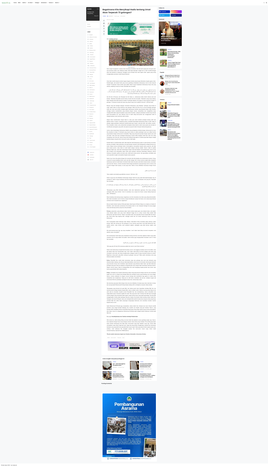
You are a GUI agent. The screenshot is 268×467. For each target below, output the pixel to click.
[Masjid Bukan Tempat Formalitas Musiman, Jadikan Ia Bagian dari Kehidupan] (134, 375)
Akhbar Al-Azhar (92, 37)
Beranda (108, 19)
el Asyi (90, 144)
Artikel (90, 46)
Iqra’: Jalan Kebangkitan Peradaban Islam (119, 364)
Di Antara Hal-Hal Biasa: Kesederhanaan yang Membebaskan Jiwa (146, 365)
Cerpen (90, 54)
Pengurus (91, 107)
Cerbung (91, 52)
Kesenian (91, 92)
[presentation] (98, 9)
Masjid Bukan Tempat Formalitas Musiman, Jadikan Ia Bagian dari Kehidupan (147, 375)
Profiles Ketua (92, 111)
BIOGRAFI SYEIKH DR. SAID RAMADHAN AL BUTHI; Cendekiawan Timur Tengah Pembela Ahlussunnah (172, 90)
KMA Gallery (91, 85)
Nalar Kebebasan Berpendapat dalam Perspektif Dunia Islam (118, 375)
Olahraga (91, 100)
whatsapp (92, 157)
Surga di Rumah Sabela (173, 104)
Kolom (90, 94)
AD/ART (90, 35)
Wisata (90, 142)
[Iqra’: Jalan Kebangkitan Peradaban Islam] (107, 365)
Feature (51, 2)
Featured (91, 65)
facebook (92, 152)
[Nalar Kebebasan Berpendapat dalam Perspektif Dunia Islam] (107, 375)
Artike (90, 43)
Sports (90, 131)
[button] (264, 2)
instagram (175, 11)
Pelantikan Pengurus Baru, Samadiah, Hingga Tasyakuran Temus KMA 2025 (174, 115)
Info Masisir (91, 83)
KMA (19, 2)
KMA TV (90, 87)
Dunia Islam (91, 57)
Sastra (56, 2)
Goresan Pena (92, 67)
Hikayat (90, 74)
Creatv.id (14, 465)
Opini (90, 103)
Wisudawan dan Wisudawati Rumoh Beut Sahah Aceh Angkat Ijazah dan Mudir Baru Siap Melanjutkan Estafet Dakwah (174, 135)
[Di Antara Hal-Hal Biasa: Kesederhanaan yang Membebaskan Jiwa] (134, 365)
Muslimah (91, 98)
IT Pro (90, 79)
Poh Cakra (91, 109)
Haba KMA (91, 72)
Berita (24, 2)
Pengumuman (92, 105)
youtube (91, 154)
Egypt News (91, 59)
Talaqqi (37, 2)
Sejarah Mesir (92, 125)
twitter (162, 15)
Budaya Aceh (91, 50)
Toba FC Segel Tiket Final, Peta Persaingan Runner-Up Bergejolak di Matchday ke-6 (174, 65)
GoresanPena (92, 70)
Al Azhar (90, 39)
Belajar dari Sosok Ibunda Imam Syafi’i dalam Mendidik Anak (172, 83)
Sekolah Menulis (92, 127)
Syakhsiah (91, 133)
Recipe (90, 116)
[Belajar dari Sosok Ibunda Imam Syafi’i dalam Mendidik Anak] (162, 83)
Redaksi (89, 26)
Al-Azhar (30, 2)
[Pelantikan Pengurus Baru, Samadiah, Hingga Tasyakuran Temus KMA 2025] (163, 113)
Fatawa (90, 61)
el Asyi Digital (91, 147)
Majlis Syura (91, 96)
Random (90, 114)
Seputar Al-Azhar (92, 129)
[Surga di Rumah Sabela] (163, 105)
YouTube (173, 15)
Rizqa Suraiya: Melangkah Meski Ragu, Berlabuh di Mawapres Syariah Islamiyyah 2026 (174, 125)
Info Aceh (91, 81)
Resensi (90, 118)
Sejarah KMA (91, 122)
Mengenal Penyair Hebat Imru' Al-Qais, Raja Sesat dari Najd (172, 76)
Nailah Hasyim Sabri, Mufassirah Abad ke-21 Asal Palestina (169, 38)
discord (91, 159)
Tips (89, 138)
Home (15, 2)
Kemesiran (43, 2)
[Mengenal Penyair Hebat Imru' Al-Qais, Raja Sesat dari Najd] (162, 77)
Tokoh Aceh (91, 140)
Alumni (90, 41)
